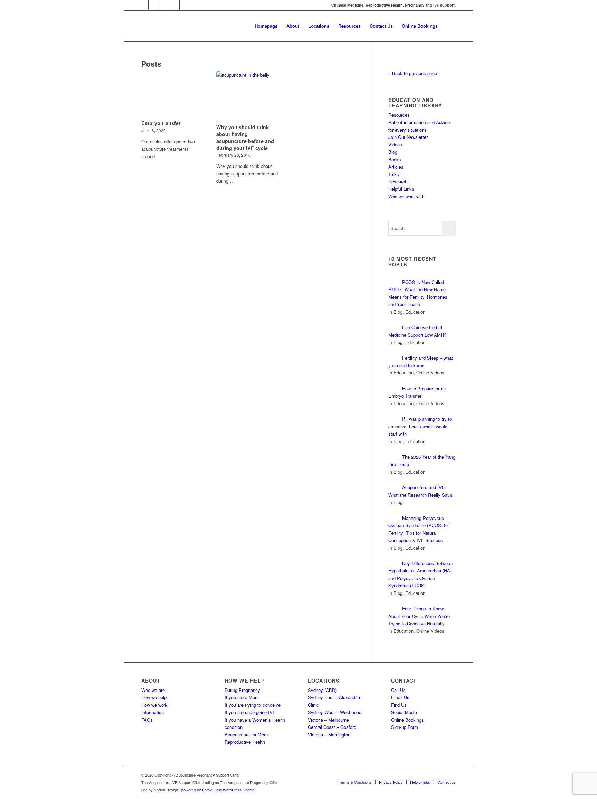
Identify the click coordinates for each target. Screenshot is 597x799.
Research (397, 181)
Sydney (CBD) (322, 690)
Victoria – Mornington (329, 734)
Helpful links (420, 782)
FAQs (147, 719)
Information (152, 712)
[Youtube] (185, 5)
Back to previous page (414, 73)
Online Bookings (407, 719)
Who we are (153, 690)
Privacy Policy (391, 782)
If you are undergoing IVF (250, 712)
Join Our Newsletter (408, 137)
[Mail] (143, 5)
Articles (396, 166)
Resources (399, 115)
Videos (395, 144)
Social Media (404, 712)
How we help (154, 697)
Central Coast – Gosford (332, 727)
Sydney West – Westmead (334, 712)
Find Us (399, 705)
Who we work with (406, 196)
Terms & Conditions (355, 782)
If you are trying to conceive (253, 705)
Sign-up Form (404, 727)
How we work (154, 705)
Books (394, 159)
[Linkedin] (174, 5)
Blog (392, 152)
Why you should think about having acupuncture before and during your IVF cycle (245, 137)
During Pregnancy (242, 690)
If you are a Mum (242, 697)
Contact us (446, 782)
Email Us (400, 697)
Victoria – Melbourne (328, 719)
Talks (393, 174)
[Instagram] (154, 5)
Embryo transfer (161, 123)
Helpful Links (401, 189)
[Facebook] (164, 5)
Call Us (398, 690)
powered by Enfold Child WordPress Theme (218, 789)
